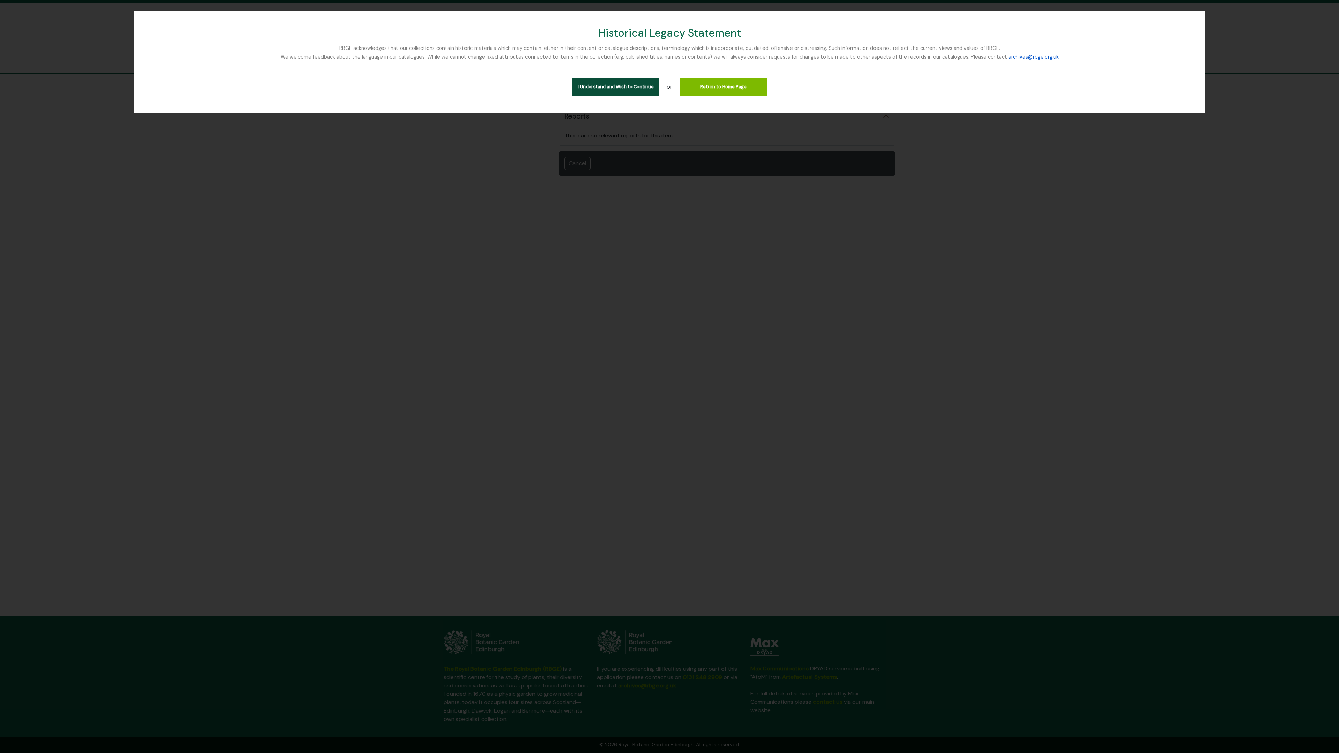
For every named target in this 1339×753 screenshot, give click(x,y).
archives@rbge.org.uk (1033, 57)
